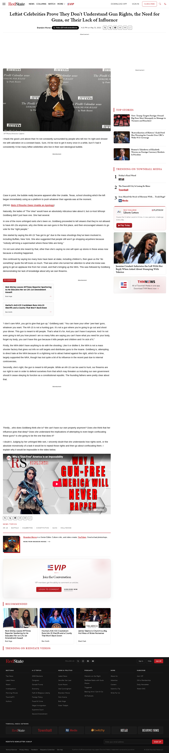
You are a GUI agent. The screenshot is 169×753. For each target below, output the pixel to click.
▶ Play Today (124, 225)
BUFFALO (15, 528)
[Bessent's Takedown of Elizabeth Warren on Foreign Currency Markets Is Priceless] (122, 154)
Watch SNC (141, 689)
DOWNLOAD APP (119, 4)
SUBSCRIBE (149, 4)
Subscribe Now (70, 589)
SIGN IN (135, 4)
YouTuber (82, 537)
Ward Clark (82, 641)
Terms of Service (11, 750)
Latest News (10, 680)
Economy (35, 689)
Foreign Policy (37, 697)
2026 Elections (37, 676)
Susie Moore (62, 684)
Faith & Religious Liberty (41, 693)
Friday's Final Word (127, 175)
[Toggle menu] (3, 3)
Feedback (34, 750)
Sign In (141, 661)
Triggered (88, 687)
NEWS (31, 4)
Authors (9, 701)
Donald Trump (37, 684)
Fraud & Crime (37, 701)
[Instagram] (83, 661)
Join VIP (158, 661)
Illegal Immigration (39, 705)
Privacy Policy (24, 750)
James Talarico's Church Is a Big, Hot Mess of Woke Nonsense (92, 632)
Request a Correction (47, 750)
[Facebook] (88, 661)
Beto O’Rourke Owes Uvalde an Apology (32, 205)
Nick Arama (62, 697)
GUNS (54, 528)
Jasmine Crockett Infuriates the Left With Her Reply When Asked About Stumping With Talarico (139, 269)
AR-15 (5, 528)
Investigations (11, 689)
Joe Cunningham (64, 689)
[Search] (160, 4)
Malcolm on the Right (92, 676)
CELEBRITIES (27, 528)
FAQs (149, 661)
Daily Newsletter (143, 684)
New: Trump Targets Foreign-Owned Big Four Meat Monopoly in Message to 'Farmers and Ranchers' (148, 118)
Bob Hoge (8, 641)
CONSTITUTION (42, 528)
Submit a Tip (115, 689)
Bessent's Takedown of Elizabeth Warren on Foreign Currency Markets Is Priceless (147, 152)
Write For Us (115, 693)
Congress (35, 680)
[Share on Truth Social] (110, 28)
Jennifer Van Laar (64, 680)
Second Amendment (39, 714)
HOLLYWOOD (66, 528)
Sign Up (157, 742)
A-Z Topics (36, 670)
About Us (114, 676)
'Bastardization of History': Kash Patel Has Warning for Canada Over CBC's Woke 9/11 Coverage (148, 135)
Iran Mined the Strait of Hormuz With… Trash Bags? (142, 196)
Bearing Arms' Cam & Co (93, 692)
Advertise (114, 680)
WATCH (51, 4)
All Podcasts (88, 696)
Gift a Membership (144, 680)
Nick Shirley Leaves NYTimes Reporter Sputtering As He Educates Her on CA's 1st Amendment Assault (18, 634)
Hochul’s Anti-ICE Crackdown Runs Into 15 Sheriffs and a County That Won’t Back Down (57, 633)
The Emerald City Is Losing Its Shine (134, 186)
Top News (9, 676)
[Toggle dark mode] (165, 4)
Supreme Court (37, 710)
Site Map (60, 750)
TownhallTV (10, 697)
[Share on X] (105, 28)
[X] (78, 661)
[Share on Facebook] (115, 28)
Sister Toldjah (63, 705)
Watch (8, 684)
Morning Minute (12, 693)
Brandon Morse (44, 28)
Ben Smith (45, 641)
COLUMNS (41, 4)
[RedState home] (15, 661)
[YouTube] (93, 661)
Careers (113, 684)
